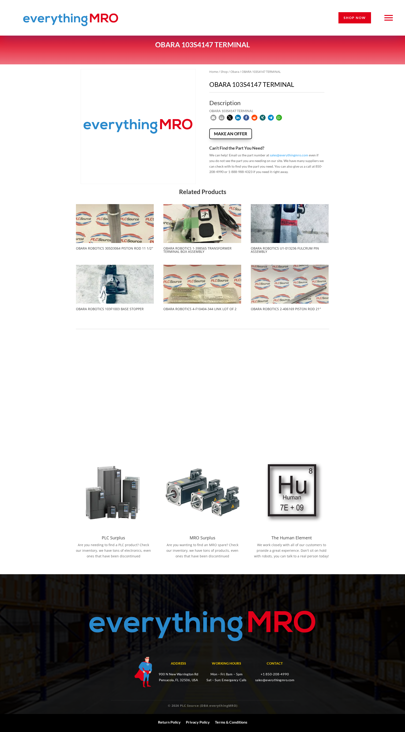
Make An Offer (230, 133)
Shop (224, 72)
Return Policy (169, 722)
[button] (213, 118)
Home (213, 72)
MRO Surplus (202, 538)
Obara (234, 72)
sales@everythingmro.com (289, 155)
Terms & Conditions (231, 722)
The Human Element (291, 538)
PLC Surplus (113, 538)
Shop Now (355, 18)
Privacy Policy (198, 722)
